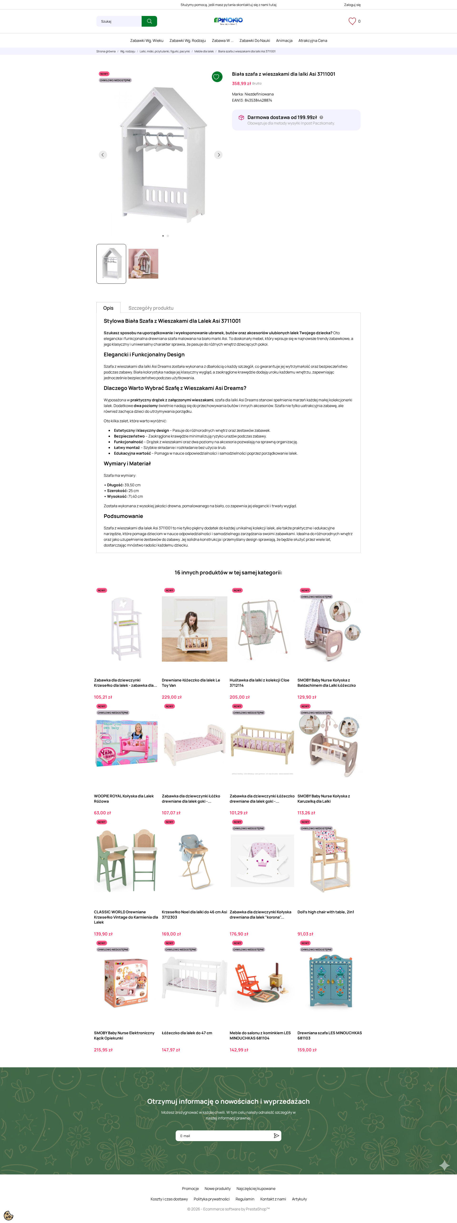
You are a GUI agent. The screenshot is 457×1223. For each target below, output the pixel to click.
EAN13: (238, 100)
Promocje (190, 1188)
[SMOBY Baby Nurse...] (151, 958)
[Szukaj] (149, 21)
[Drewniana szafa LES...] (355, 958)
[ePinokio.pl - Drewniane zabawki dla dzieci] (228, 21)
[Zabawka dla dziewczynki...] (151, 605)
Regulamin (245, 1199)
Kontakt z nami (273, 1199)
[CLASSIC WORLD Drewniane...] (151, 836)
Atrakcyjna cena (312, 40)
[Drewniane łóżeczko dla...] (219, 605)
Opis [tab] (108, 308)
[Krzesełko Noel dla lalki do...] (219, 836)
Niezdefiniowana (259, 94)
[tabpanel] (160, 154)
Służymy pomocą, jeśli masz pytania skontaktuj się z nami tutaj (229, 4)
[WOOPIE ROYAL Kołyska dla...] (151, 721)
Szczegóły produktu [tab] (151, 308)
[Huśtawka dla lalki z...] (287, 605)
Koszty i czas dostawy (169, 1199)
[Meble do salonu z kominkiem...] (287, 958)
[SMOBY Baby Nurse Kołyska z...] (355, 605)
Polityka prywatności (212, 1199)
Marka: (238, 94)
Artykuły (299, 1199)
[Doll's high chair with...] (355, 836)
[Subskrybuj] (276, 1135)
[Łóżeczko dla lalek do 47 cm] (219, 958)
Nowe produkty (218, 1188)
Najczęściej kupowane (256, 1188)
